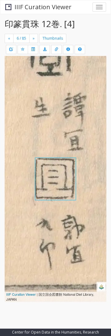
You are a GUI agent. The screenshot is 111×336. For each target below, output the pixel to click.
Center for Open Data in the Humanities (46, 332)
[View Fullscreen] (13, 87)
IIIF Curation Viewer (43, 7)
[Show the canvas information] (56, 49)
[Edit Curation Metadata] (11, 49)
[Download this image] (44, 49)
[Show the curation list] (33, 49)
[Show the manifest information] (68, 49)
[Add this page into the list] (23, 49)
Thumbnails (53, 38)
